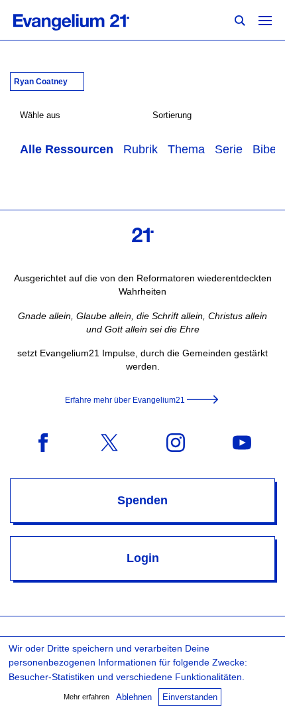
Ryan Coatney (42, 81)
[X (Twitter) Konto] (109, 441)
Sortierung (172, 115)
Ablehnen (134, 697)
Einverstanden (189, 697)
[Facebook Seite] (43, 441)
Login (143, 558)
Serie (229, 149)
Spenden (142, 500)
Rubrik (140, 149)
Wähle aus (40, 115)
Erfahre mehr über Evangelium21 (125, 400)
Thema (186, 149)
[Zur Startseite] (86, 20)
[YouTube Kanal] (242, 441)
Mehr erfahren (86, 697)
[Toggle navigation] (265, 20)
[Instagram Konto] (175, 441)
